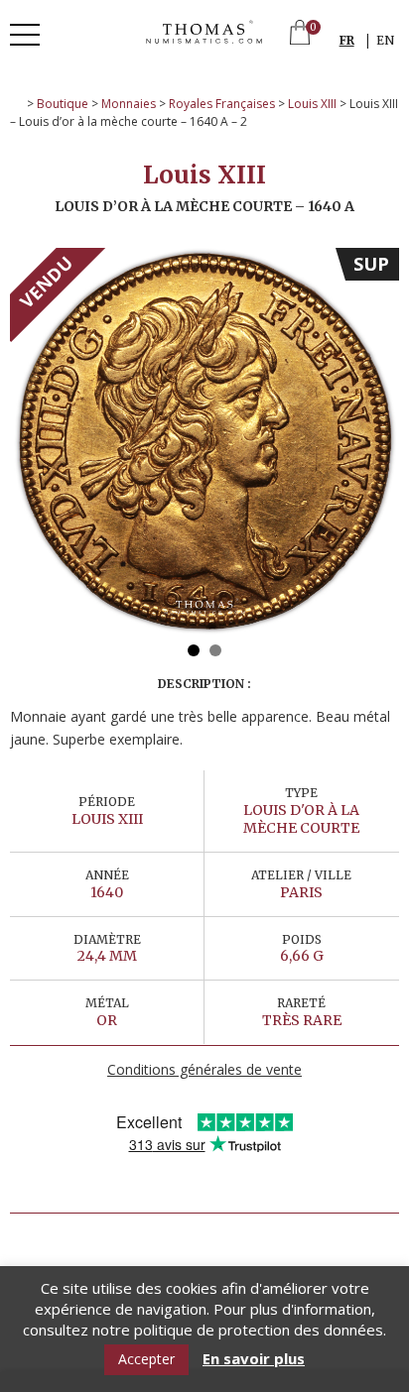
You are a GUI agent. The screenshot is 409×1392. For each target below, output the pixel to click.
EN (385, 40)
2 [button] (215, 650)
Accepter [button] (146, 1358)
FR (347, 40)
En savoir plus (254, 1358)
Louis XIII (312, 103)
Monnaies (128, 103)
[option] (204, 442)
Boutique (62, 103)
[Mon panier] (300, 34)
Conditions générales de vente (204, 1069)
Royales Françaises (222, 103)
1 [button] (194, 650)
